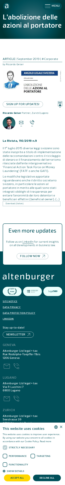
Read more (45, 441)
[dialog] (32, 454)
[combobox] (56, 427)
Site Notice (10, 302)
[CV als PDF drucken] (60, 104)
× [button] (61, 427)
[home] (6, 6)
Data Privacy (12, 307)
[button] (52, 6)
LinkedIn (27, 242)
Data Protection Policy (19, 313)
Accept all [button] (17, 477)
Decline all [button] (47, 477)
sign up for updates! (22, 104)
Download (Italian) (15, 204)
